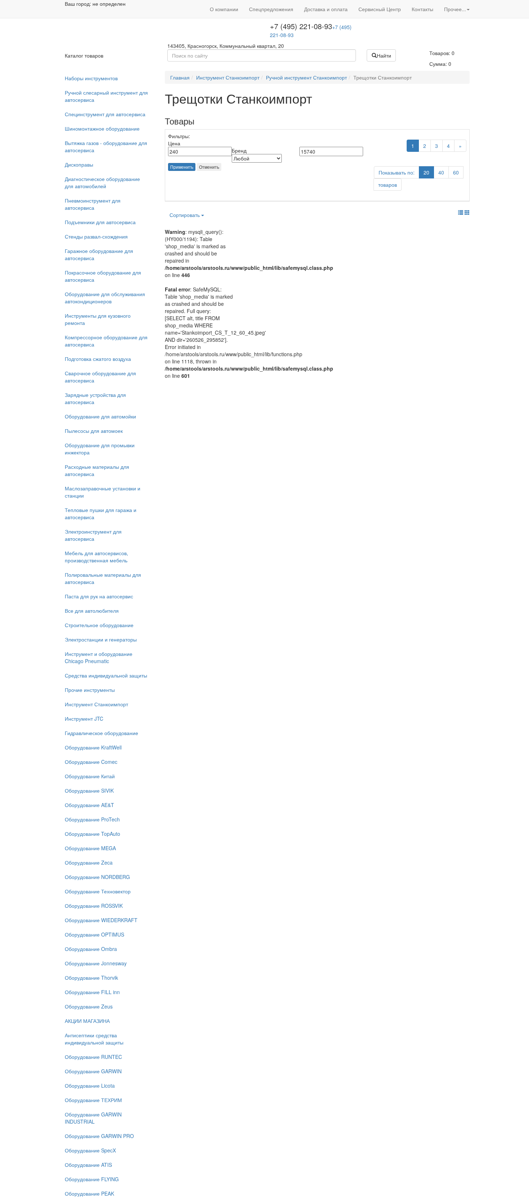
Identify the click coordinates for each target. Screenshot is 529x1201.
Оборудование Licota (90, 1085)
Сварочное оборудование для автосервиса (100, 377)
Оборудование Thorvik (91, 977)
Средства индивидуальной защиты (106, 675)
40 (441, 172)
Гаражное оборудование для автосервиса (99, 254)
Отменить (209, 167)
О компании (224, 9)
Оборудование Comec (91, 761)
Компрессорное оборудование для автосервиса (106, 341)
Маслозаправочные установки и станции (102, 492)
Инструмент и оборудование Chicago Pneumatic (98, 657)
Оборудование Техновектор (98, 891)
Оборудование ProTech (92, 819)
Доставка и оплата (326, 9)
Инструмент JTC (84, 718)
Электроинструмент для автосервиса (93, 535)
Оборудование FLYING (92, 1179)
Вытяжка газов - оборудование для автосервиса (106, 146)
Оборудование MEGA (90, 848)
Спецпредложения (271, 9)
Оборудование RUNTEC (93, 1056)
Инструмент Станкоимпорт (96, 704)
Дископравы (79, 164)
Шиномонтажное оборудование (102, 128)
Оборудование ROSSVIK (94, 905)
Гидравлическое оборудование (101, 733)
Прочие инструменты (90, 689)
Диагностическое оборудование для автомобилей (102, 182)
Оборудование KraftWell (93, 747)
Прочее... (455, 9)
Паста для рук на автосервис (99, 596)
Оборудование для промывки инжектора (100, 448)
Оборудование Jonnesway (96, 963)
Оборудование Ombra (91, 948)
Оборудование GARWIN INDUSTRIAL (93, 1118)
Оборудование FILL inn (92, 992)
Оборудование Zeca (89, 862)
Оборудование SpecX (90, 1150)
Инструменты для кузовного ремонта (98, 319)
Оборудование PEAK (89, 1193)
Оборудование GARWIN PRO (99, 1135)
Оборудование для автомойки (100, 416)
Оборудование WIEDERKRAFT (101, 920)
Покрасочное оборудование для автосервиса (103, 276)
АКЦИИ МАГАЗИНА (87, 1020)
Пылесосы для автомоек (94, 430)
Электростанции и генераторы (101, 639)
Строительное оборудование (99, 625)
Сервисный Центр (379, 9)
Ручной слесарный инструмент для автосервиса (106, 96)
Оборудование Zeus (89, 1006)
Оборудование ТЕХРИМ (93, 1099)
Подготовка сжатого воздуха (98, 358)
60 (456, 172)
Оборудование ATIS (88, 1164)
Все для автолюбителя (92, 610)
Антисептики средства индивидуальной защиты (94, 1039)
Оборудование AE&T (89, 804)
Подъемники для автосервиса (100, 222)
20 (426, 172)
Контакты (422, 9)
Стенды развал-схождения (96, 236)
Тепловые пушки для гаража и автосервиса (100, 513)
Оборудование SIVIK (89, 790)
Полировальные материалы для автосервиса (103, 578)
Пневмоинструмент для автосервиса (93, 204)
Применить (181, 167)
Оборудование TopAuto (92, 833)
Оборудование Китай (90, 776)
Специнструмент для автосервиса (105, 114)
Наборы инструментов (91, 78)
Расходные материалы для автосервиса (97, 470)
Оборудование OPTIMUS (94, 934)
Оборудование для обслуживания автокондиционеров (105, 297)
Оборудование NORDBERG (97, 876)
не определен (109, 3)
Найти (384, 55)
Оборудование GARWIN (93, 1071)
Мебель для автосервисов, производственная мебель (96, 556)
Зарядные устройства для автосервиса (95, 398)
